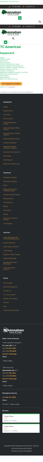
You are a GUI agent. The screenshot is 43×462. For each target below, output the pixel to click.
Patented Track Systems (9, 74)
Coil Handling (7, 223)
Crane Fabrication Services (9, 268)
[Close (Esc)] (15, 457)
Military (5, 206)
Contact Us (7, 291)
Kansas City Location (10, 298)
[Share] (11, 457)
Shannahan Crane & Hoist (9, 1)
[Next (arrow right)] (6, 461)
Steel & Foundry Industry (11, 195)
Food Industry (8, 202)
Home (2, 87)
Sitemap (14, 451)
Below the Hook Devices (9, 79)
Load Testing (7, 250)
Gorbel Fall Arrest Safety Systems (12, 67)
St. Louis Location (9, 295)
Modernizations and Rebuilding (10, 263)
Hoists (2, 57)
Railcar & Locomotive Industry (10, 219)
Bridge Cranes (5, 59)
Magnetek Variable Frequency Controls (14, 72)
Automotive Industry (10, 181)
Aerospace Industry (10, 177)
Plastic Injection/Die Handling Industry (10, 190)
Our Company (7, 283)
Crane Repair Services (10, 247)
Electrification (5, 77)
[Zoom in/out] (2, 457)
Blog (4, 306)
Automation (4, 76)
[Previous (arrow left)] (2, 461)
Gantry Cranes (5, 62)
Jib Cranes (4, 61)
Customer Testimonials (11, 310)
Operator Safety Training (11, 254)
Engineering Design (9, 258)
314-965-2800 (11, 348)
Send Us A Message (9, 354)
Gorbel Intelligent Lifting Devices (11, 66)
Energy (5, 214)
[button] (20, 18)
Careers (6, 302)
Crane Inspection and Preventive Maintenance (11, 238)
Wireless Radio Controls (8, 69)
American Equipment (10, 287)
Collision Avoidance (7, 71)
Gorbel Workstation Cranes (10, 64)
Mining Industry (8, 198)
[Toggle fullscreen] (6, 457)
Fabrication (7, 210)
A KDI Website (27, 451)
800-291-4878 (11, 397)
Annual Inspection (9, 243)
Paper (5, 185)
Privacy (20, 451)
